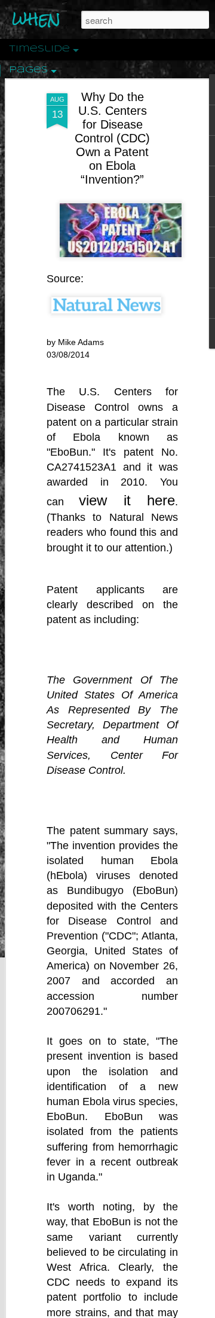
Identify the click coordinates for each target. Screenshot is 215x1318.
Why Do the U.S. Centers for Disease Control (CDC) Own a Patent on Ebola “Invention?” (112, 138)
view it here (127, 500)
